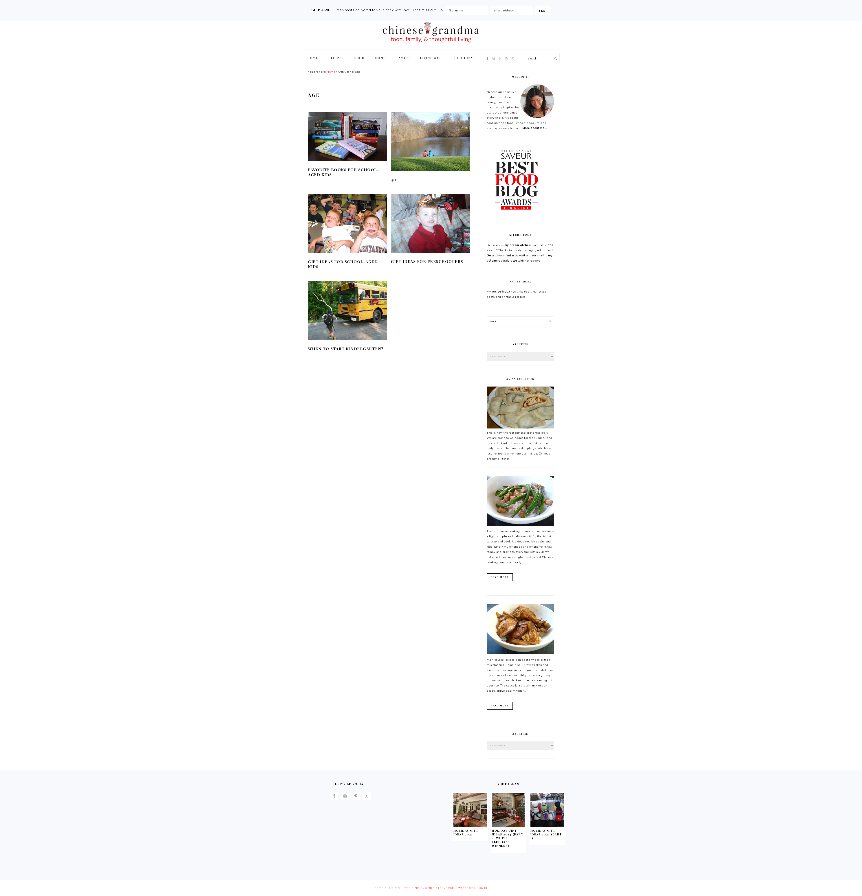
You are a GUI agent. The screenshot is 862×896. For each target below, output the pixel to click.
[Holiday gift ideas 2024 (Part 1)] (547, 825)
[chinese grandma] (431, 43)
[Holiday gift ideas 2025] (470, 825)
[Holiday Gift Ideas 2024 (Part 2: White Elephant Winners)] (508, 825)
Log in (482, 888)
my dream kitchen (517, 245)
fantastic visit (516, 256)
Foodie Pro (411, 888)
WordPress (466, 888)
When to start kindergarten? (346, 348)
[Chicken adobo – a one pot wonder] (520, 653)
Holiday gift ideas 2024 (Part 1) (546, 834)
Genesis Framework (440, 888)
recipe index (501, 292)
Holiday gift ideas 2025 (466, 832)
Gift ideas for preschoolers (427, 261)
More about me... (534, 128)
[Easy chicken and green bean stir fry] (520, 525)
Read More (500, 577)
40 (393, 179)
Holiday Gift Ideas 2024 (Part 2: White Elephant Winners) (507, 838)
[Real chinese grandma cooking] (520, 428)
